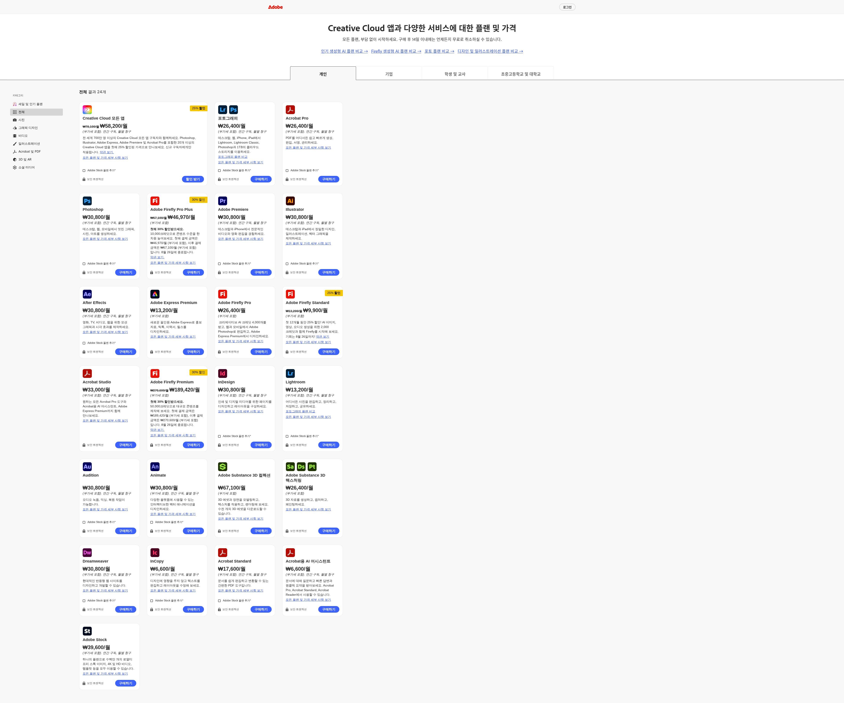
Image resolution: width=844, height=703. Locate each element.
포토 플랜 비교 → (439, 51)
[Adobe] (275, 7)
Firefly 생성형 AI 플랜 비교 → (396, 51)
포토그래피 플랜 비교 (232, 156)
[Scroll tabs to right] (840, 73)
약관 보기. (107, 152)
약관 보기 (322, 336)
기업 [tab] (389, 74)
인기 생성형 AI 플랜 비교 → (344, 51)
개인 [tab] (323, 74)
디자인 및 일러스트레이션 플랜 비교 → (490, 51)
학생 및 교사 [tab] (455, 74)
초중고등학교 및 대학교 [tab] (521, 74)
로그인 (567, 7)
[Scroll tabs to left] (3, 73)
